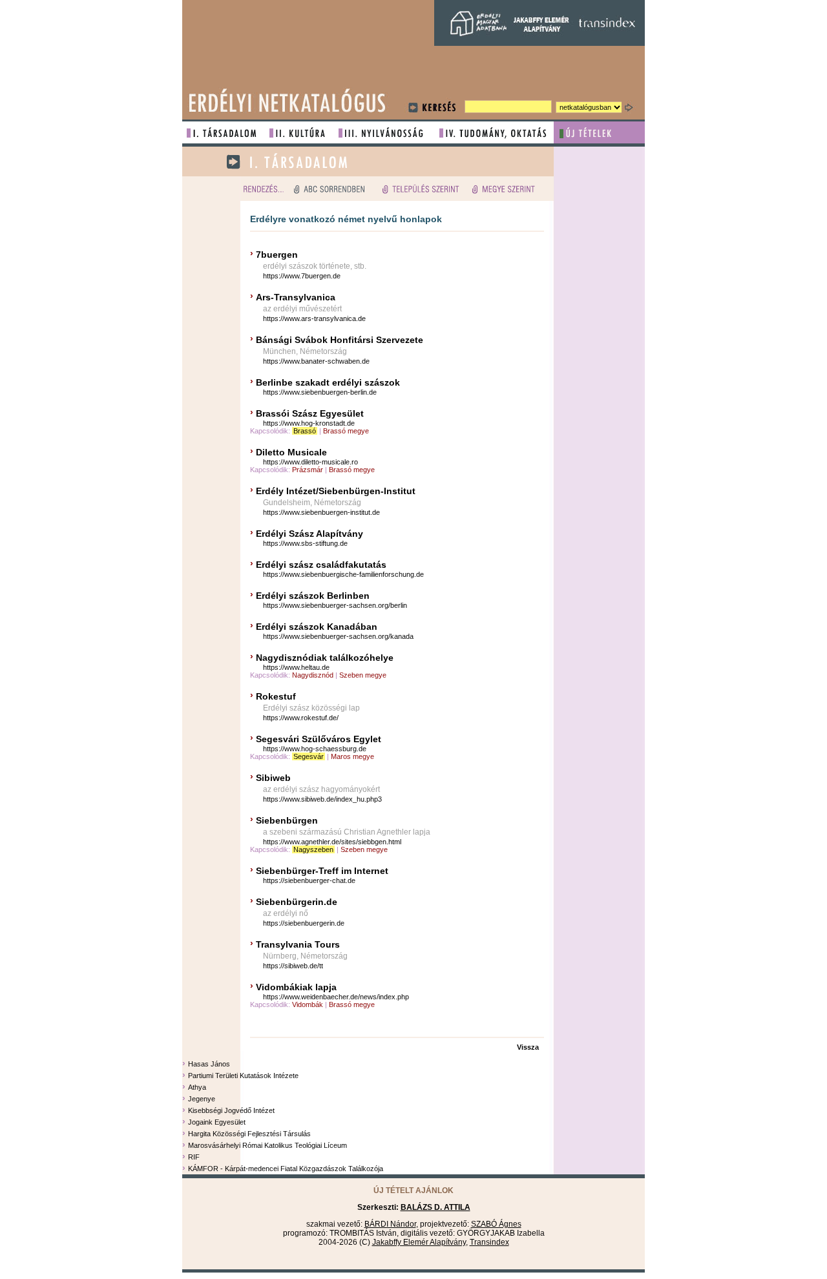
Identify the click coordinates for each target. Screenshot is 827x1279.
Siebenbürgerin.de (296, 902)
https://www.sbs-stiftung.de (305, 543)
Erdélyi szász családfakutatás (321, 564)
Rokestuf (276, 696)
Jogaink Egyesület (217, 1122)
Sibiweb (273, 778)
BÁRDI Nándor (390, 1224)
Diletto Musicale (291, 452)
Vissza (528, 1047)
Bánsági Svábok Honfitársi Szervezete (339, 340)
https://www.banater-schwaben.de (316, 361)
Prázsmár (307, 469)
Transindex (489, 1242)
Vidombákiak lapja (296, 987)
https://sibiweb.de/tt (293, 966)
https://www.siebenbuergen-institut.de (321, 512)
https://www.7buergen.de (301, 276)
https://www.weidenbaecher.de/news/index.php (336, 997)
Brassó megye (346, 431)
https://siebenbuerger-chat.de (309, 880)
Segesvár (308, 756)
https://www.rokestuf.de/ (301, 718)
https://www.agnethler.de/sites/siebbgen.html (332, 842)
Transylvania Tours (298, 944)
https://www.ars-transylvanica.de (314, 318)
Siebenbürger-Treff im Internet (322, 871)
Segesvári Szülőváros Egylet (318, 739)
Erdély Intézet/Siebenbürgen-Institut (335, 491)
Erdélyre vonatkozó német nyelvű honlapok (346, 219)
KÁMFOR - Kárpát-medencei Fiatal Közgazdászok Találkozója (285, 1168)
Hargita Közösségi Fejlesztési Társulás (249, 1134)
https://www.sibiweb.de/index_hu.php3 (322, 799)
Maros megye (352, 756)
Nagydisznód (312, 675)
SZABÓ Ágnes (496, 1224)
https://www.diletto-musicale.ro (310, 462)
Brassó (304, 431)
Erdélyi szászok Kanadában (318, 626)
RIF (194, 1157)
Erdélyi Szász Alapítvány (309, 533)
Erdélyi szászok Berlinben (314, 595)
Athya (197, 1087)
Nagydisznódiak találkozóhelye (324, 657)
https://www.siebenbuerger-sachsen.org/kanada (338, 636)
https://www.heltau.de (296, 667)
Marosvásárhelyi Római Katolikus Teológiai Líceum (267, 1145)
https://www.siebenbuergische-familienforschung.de (343, 574)
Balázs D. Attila (435, 1207)
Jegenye (201, 1099)
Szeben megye (362, 675)
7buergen (277, 254)
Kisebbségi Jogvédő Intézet (231, 1110)
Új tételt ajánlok (413, 1190)
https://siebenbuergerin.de (303, 923)
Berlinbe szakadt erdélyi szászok (328, 382)
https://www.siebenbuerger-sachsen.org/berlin (335, 605)
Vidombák (307, 1004)
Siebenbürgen (287, 820)
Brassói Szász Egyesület (311, 413)
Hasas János (209, 1064)
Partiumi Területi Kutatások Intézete (243, 1075)
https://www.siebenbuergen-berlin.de (320, 392)
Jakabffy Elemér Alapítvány (419, 1242)
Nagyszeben (313, 849)
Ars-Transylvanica (295, 297)
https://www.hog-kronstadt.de (309, 423)
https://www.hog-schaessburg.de (314, 749)
